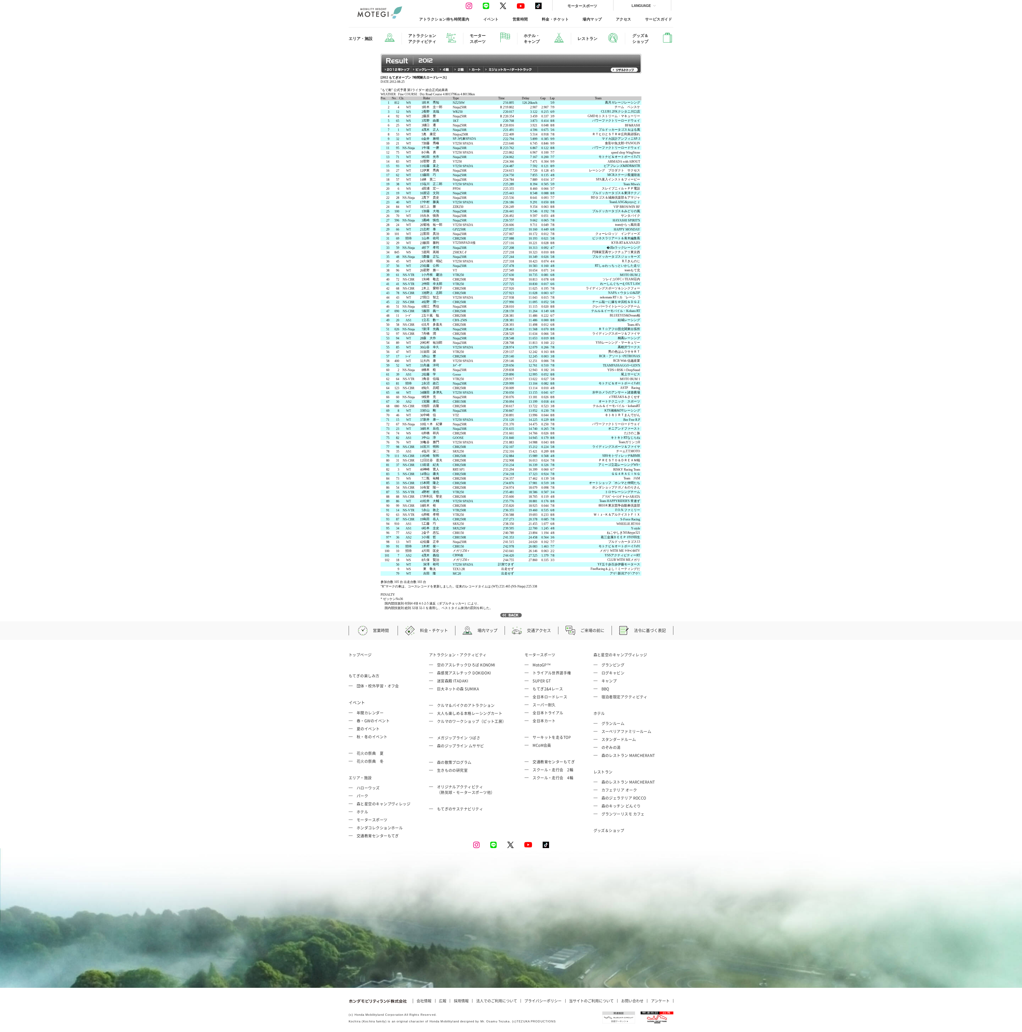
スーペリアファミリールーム (626, 731)
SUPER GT (542, 680)
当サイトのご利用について (591, 1001)
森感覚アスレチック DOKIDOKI (464, 672)
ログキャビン (613, 672)
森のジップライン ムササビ (460, 745)
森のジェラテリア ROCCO (623, 797)
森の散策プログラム (454, 762)
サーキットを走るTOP (552, 737)
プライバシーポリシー (543, 1001)
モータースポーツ (582, 5)
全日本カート (544, 720)
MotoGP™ (542, 664)
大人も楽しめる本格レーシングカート (469, 713)
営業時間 (520, 19)
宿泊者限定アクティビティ (624, 696)
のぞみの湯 (611, 747)
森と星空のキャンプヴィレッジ (383, 803)
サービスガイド (658, 19)
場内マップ (592, 19)
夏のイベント (368, 728)
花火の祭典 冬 (370, 761)
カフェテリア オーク (619, 789)
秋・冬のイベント (372, 736)
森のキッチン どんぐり (621, 805)
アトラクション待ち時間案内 (444, 19)
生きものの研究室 (452, 770)
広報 (442, 1001)
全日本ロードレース (550, 696)
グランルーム (613, 723)
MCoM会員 (542, 745)
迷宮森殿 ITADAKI (452, 680)
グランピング (613, 664)
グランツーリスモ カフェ (623, 813)
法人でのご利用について (496, 1001)
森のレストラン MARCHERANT (628, 755)
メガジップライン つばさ (458, 737)
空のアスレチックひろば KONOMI (466, 664)
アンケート (660, 1001)
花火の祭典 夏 (370, 753)
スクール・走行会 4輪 (553, 777)
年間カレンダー (370, 712)
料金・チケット (555, 19)
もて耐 (372, 215)
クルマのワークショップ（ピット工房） (471, 721)
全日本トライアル (548, 712)
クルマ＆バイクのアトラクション (466, 705)
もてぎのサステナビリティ (460, 808)
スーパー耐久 (544, 704)
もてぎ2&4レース (548, 688)
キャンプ (609, 680)
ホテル (362, 811)
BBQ (605, 688)
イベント (491, 19)
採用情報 (461, 1001)
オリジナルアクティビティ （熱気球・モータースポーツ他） (466, 789)
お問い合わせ (632, 1001)
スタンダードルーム (618, 739)
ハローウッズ (368, 787)
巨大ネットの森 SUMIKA (458, 688)
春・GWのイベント (373, 720)
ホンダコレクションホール (380, 827)
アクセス (623, 19)
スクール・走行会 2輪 (553, 769)
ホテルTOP (374, 99)
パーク (362, 795)
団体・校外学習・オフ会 (378, 685)
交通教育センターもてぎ (378, 835)
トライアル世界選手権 (552, 672)
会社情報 (424, 1001)
